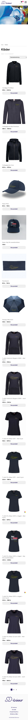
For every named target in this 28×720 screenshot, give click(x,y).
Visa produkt (14, 93)
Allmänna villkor (14, 714)
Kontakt (14, 709)
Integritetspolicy (14, 711)
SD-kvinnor (14, 707)
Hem (2, 44)
